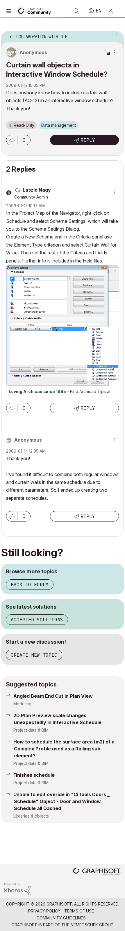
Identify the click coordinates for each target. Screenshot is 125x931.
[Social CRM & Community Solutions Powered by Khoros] (17, 888)
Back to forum (30, 584)
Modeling (22, 703)
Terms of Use (79, 910)
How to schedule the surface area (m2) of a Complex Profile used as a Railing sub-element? (64, 749)
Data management (58, 125)
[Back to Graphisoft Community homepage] (35, 10)
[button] (11, 140)
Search (76, 11)
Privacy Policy (44, 910)
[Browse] (10, 11)
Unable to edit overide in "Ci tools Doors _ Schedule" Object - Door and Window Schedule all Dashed (61, 801)
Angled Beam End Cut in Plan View (53, 696)
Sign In (113, 11)
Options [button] (115, 35)
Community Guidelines (61, 917)
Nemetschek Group (92, 924)
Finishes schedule (34, 775)
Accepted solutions (37, 619)
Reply (88, 140)
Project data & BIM (31, 730)
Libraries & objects (31, 816)
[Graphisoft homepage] (97, 872)
